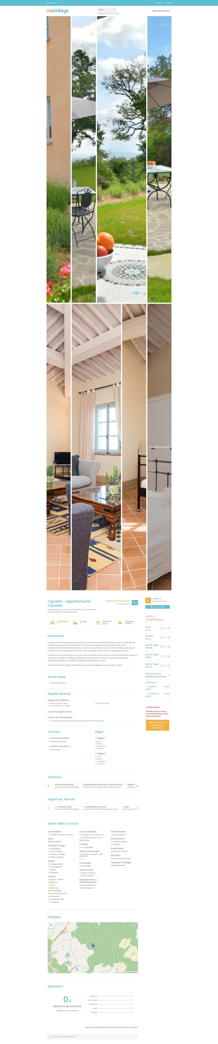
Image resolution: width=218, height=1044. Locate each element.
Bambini (149, 636)
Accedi (158, 3)
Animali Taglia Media (151, 656)
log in (61, 1036)
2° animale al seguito (152, 695)
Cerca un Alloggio (161, 11)
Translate (115, 13)
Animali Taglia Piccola (151, 665)
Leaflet (117, 972)
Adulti (148, 627)
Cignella (155, 598)
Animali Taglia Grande (151, 646)
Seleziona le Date (153, 673)
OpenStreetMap (126, 972)
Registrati (168, 3)
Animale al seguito (151, 687)
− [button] (51, 928)
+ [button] (51, 925)
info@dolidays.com (53, 3)
